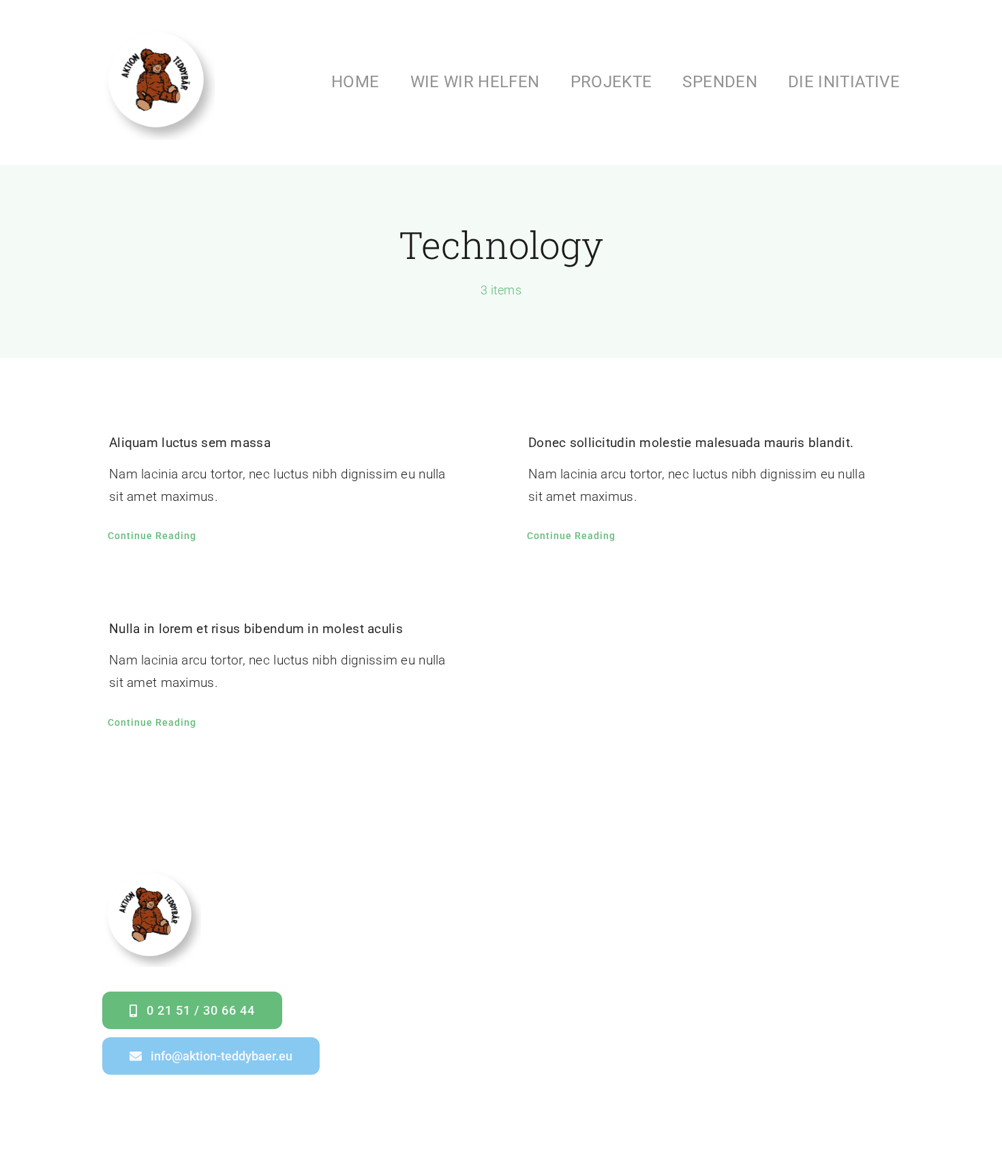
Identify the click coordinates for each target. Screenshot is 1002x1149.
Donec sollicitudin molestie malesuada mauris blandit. (690, 442)
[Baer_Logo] (158, 32)
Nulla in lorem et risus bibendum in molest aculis (256, 629)
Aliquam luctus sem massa (190, 442)
